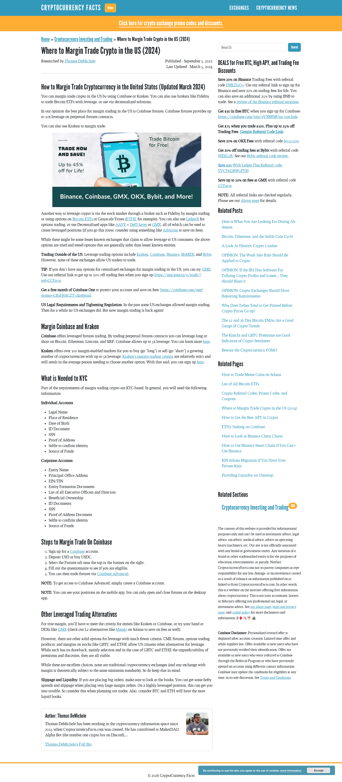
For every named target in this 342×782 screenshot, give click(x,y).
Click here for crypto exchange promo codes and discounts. (171, 23)
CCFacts (224, 185)
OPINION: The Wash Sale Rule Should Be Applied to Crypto (255, 258)
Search (294, 47)
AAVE (120, 224)
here (206, 341)
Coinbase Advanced (112, 573)
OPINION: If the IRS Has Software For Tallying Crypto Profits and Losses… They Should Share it (255, 275)
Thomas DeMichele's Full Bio (68, 744)
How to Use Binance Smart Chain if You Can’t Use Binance (258, 448)
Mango (121, 629)
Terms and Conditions (275, 678)
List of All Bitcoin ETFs (240, 384)
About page (250, 200)
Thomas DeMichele (80, 61)
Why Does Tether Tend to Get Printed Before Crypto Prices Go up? (257, 308)
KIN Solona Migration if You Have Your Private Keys (254, 463)
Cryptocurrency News (276, 8)
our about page (260, 607)
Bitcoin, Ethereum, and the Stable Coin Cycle (257, 236)
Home (45, 39)
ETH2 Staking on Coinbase (243, 426)
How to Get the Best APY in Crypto (250, 417)
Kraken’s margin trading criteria (147, 356)
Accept (318, 770)
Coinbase (157, 254)
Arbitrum (170, 230)
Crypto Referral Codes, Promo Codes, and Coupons (254, 396)
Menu (110, 8)
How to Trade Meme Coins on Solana (251, 374)
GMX (156, 224)
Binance (173, 254)
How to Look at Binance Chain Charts (252, 436)
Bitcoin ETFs (82, 219)
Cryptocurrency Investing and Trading (83, 39)
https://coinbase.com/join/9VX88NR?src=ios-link (257, 116)
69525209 (291, 141)
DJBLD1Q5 (235, 85)
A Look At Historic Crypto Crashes (249, 245)
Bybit (207, 254)
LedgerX (192, 219)
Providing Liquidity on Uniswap (247, 475)
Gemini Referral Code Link (261, 131)
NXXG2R (225, 156)
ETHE (131, 219)
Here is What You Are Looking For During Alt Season (258, 224)
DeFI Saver (138, 224)
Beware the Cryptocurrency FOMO (249, 350)
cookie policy (241, 612)
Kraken (142, 254)
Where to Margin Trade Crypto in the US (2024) (259, 408)
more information (291, 770)
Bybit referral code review (267, 156)
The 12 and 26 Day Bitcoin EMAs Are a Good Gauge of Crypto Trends (257, 323)
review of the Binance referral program (267, 101)
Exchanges (239, 8)
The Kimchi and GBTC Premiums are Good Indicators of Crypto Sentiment (256, 338)
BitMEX (187, 254)
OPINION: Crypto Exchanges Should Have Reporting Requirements (255, 293)
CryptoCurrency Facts (71, 7)
